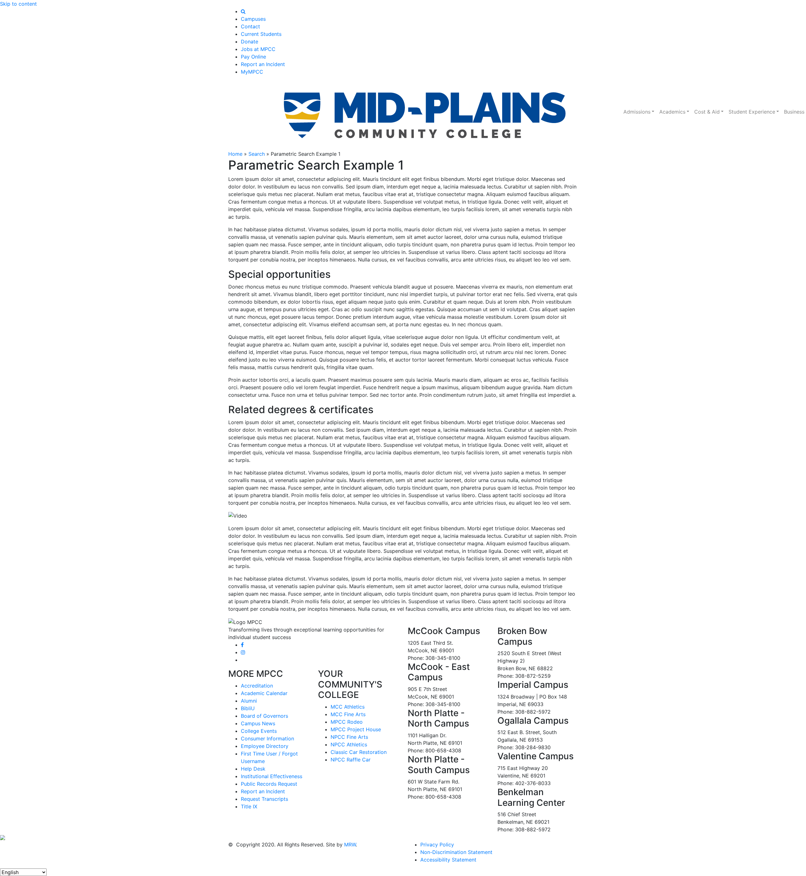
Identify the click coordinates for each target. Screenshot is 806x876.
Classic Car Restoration (359, 752)
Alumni (249, 701)
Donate (249, 41)
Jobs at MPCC (258, 49)
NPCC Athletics (349, 744)
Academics (672, 112)
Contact (250, 26)
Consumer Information (267, 738)
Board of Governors (264, 716)
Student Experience (752, 112)
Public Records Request (269, 784)
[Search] (243, 11)
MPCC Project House (356, 729)
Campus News (258, 723)
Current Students (261, 34)
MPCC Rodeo (347, 722)
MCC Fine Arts (348, 714)
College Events (259, 731)
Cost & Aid (707, 112)
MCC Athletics (348, 707)
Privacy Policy (437, 844)
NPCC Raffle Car (351, 759)
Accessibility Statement (448, 859)
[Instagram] (243, 652)
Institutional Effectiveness (271, 776)
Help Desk (253, 769)
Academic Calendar (264, 693)
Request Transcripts (264, 799)
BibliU (248, 708)
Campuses (253, 19)
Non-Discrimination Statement (456, 852)
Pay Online (253, 56)
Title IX (249, 806)
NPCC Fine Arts (349, 737)
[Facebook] (242, 645)
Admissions (636, 112)
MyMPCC (252, 72)
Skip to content (18, 4)
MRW (350, 844)
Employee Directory (264, 746)
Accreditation (257, 685)
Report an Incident (263, 64)
